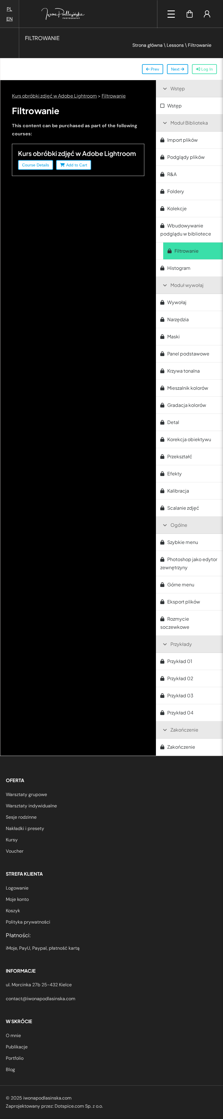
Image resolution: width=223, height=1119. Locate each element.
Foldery (175, 191)
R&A (172, 174)
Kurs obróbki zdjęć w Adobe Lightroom (54, 96)
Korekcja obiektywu (189, 439)
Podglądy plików (186, 157)
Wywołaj (176, 302)
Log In (206, 69)
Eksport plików (183, 602)
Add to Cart (76, 165)
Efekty (174, 473)
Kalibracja (178, 491)
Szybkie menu (182, 542)
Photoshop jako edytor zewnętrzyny (188, 563)
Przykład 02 (180, 678)
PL (9, 9)
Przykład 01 (179, 661)
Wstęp (174, 106)
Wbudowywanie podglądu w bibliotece (185, 229)
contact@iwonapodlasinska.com (40, 999)
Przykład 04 (180, 713)
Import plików (182, 140)
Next (176, 69)
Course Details (35, 165)
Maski (173, 336)
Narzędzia (178, 319)
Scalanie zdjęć (183, 508)
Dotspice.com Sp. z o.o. (79, 1106)
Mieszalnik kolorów (187, 388)
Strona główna (147, 45)
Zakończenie (181, 747)
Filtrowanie (114, 96)
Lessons (175, 45)
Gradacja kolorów (186, 405)
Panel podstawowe (188, 354)
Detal (173, 422)
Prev (154, 69)
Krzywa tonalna (183, 371)
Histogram (178, 268)
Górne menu (180, 584)
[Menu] (171, 14)
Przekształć (179, 456)
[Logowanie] (207, 14)
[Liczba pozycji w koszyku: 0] (189, 14)
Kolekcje (177, 208)
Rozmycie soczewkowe (174, 623)
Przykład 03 (180, 695)
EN (9, 19)
